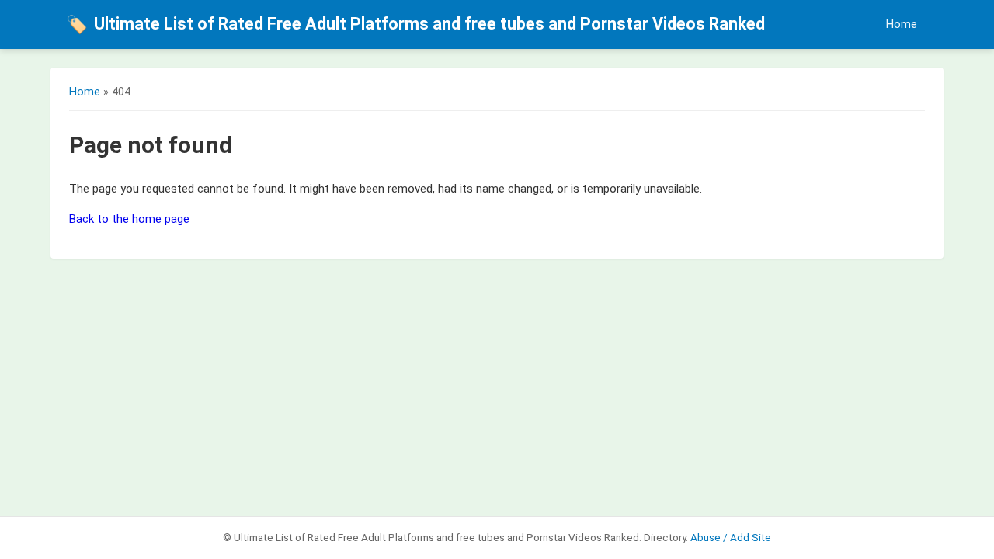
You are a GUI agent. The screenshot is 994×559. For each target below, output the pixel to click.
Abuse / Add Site (730, 537)
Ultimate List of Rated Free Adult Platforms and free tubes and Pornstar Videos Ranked (415, 24)
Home (901, 24)
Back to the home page (129, 219)
